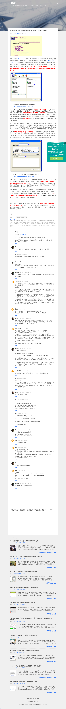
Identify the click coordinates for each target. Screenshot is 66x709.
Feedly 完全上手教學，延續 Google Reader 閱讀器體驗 (24, 650)
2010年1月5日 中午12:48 (22, 440)
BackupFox (23, 234)
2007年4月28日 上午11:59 (23, 281)
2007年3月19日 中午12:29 (23, 232)
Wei (16, 440)
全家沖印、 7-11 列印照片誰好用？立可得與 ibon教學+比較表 (26, 556)
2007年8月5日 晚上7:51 (26, 328)
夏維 (16, 281)
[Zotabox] (0, 708)
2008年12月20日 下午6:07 (23, 413)
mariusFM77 (36, 701)
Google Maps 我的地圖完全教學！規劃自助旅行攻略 (23, 571)
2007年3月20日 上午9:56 (22, 254)
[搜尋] (57, 3)
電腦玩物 (14, 3)
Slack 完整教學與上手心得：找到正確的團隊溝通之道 (24, 541)
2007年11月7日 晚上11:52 (23, 399)
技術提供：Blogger (34, 698)
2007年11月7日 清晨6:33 (26, 392)
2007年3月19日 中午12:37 (27, 246)
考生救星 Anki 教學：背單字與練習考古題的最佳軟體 (23, 635)
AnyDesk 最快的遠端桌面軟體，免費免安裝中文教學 (23, 681)
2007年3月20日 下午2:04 (27, 262)
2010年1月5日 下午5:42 (26, 483)
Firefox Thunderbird (22, 217)
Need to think (19, 262)
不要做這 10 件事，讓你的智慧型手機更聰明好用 (22, 602)
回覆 (16, 243)
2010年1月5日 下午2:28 (26, 463)
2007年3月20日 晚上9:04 (26, 272)
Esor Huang (18, 246)
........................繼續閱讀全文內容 (47, 552)
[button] (55, 30)
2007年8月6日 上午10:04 (26, 370)
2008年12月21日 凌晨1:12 (27, 429)
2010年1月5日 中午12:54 (22, 447)
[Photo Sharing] (26, 56)
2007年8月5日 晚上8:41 (26, 348)
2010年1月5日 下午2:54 (22, 470)
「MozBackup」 (21, 59)
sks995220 (18, 328)
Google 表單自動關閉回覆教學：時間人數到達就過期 (24, 587)
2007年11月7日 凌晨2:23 (22, 378)
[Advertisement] (33, 17)
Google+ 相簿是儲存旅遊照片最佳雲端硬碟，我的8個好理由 (25, 666)
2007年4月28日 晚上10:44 (27, 318)
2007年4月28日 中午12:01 (23, 309)
